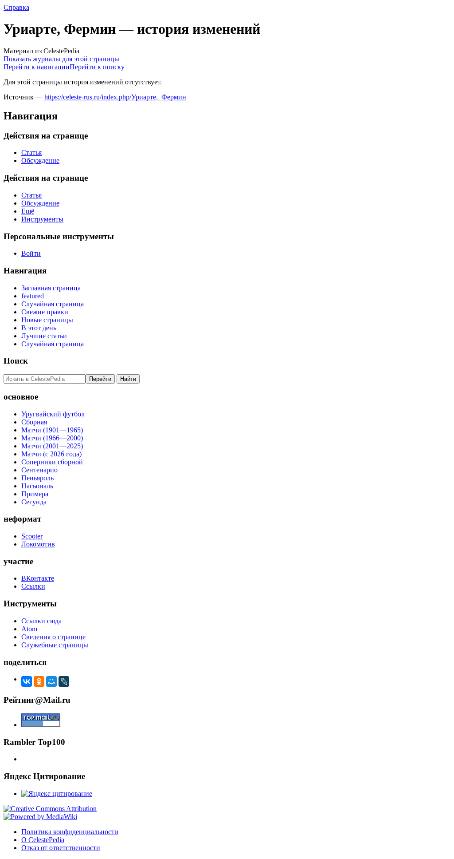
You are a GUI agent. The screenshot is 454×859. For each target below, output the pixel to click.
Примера (34, 494)
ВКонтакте (37, 578)
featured (32, 296)
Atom (29, 629)
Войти (31, 253)
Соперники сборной (52, 462)
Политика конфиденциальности (69, 831)
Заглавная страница (51, 288)
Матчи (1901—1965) (52, 430)
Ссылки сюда (41, 621)
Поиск (16, 360)
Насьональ (37, 486)
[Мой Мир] (51, 681)
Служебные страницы (54, 645)
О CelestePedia (42, 839)
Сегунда (34, 502)
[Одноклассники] (39, 681)
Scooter (32, 536)
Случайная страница (52, 304)
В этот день (38, 328)
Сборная (34, 422)
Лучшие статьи (44, 336)
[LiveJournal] (64, 681)
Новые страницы (47, 320)
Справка (16, 7)
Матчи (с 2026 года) (51, 454)
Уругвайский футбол (53, 414)
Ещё (27, 211)
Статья (31, 152)
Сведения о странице (53, 637)
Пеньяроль (37, 478)
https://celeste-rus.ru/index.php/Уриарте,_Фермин (115, 97)
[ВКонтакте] (26, 681)
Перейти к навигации (37, 67)
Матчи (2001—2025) (52, 446)
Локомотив (38, 544)
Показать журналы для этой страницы (61, 59)
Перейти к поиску (97, 67)
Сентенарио (39, 470)
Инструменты (42, 219)
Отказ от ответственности (60, 847)
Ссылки (33, 586)
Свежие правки (44, 312)
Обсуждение (40, 160)
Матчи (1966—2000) (52, 438)
